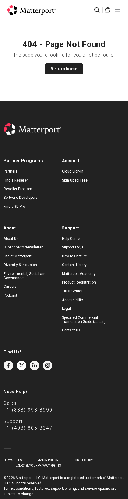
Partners (11, 171)
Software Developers (21, 197)
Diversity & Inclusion (20, 265)
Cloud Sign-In (72, 171)
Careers (10, 286)
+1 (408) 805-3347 (28, 428)
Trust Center (72, 291)
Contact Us (71, 330)
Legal (66, 308)
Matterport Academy (79, 274)
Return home (64, 68)
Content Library (74, 265)
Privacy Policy (46, 460)
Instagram (47, 365)
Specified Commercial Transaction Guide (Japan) (84, 319)
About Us (11, 239)
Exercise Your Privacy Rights (38, 465)
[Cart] (107, 10)
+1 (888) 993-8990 (28, 410)
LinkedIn (34, 365)
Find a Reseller (16, 180)
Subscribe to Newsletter (23, 247)
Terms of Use (14, 460)
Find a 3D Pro (14, 206)
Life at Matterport (18, 256)
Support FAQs (73, 247)
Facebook (8, 365)
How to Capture (74, 256)
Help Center (71, 239)
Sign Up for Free (75, 180)
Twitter (21, 365)
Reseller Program (18, 189)
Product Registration (79, 282)
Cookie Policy (81, 460)
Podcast (10, 295)
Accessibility (72, 300)
